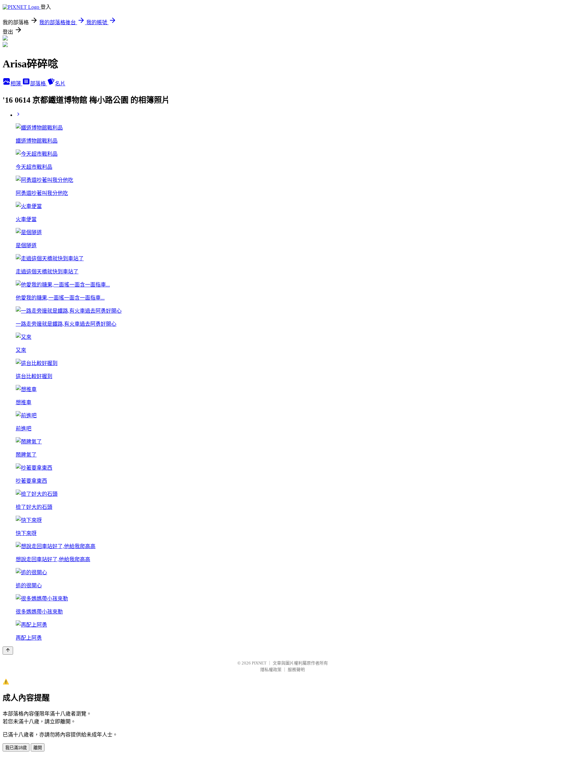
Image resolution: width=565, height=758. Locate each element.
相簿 (16, 83)
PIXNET (259, 663)
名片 (60, 83)
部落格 (38, 83)
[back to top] (8, 650)
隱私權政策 (271, 669)
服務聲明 (296, 669)
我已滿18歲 (16, 747)
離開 (37, 747)
